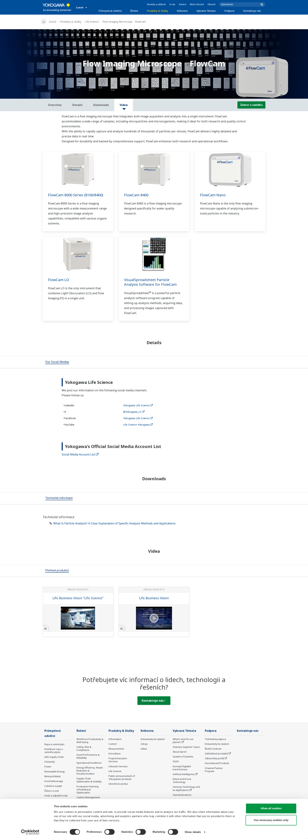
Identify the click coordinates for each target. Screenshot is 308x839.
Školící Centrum (213, 748)
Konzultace (115, 753)
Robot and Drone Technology (182, 780)
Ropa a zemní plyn (54, 744)
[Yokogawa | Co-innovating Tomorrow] (57, 7)
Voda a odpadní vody (56, 795)
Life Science (92, 21)
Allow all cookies (271, 808)
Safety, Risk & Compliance (83, 748)
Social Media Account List (78, 454)
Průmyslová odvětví (110, 10)
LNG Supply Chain (54, 756)
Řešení (134, 10)
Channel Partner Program (214, 770)
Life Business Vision (154, 598)
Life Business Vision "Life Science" (77, 598)
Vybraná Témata (205, 10)
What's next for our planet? (183, 740)
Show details (193, 831)
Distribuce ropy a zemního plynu (53, 750)
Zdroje (144, 743)
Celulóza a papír (53, 786)
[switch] (109, 832)
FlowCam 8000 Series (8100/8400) (75, 195)
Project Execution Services (118, 760)
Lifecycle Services (118, 766)
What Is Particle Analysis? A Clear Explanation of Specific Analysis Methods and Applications (114, 523)
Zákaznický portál (214, 758)
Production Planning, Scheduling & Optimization (87, 789)
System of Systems (183, 756)
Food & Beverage (53, 781)
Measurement (116, 748)
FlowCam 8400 (136, 195)
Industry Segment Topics (186, 747)
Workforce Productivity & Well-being (89, 740)
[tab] (57, 362)
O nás (172, 4)
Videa (144, 748)
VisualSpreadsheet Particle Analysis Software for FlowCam (150, 282)
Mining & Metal (52, 776)
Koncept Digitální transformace (182, 768)
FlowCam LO (58, 279)
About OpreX (180, 751)
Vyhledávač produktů (216, 753)
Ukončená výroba (118, 783)
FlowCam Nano (213, 195)
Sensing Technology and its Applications (186, 788)
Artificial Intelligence (184, 774)
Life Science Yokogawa (136, 424)
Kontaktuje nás (252, 10)
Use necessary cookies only (271, 820)
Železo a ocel (51, 790)
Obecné (211, 4)
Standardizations (182, 794)
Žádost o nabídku (251, 105)
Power (47, 766)
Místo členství (197, 4)
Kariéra (182, 4)
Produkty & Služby (157, 10)
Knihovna (182, 10)
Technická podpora (215, 739)
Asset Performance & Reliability (87, 756)
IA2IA (176, 761)
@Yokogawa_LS (132, 411)
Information (115, 739)
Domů (52, 21)
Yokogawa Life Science (136, 405)
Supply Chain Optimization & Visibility (89, 780)
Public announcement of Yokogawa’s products (122, 777)
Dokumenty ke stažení (153, 739)
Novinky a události (156, 4)
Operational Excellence (88, 762)
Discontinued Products (217, 763)
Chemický (49, 761)
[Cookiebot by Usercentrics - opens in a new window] (30, 832)
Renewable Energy (54, 771)
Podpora (229, 10)
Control (113, 743)
